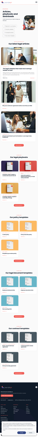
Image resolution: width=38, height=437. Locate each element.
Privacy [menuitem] (27, 408)
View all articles (18, 145)
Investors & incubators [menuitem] (4, 420)
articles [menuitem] (14, 408)
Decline (30, 432)
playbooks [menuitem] (15, 406)
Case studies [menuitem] (15, 411)
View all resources (18, 205)
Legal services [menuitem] (3, 408)
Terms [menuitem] (27, 406)
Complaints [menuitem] (28, 411)
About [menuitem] (2, 406)
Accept (21, 432)
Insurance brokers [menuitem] (4, 417)
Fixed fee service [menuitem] (4, 411)
